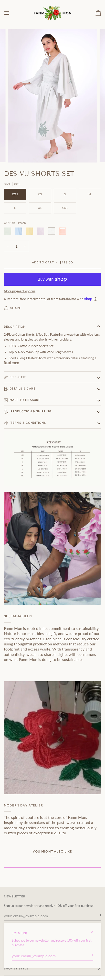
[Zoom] (17, 153)
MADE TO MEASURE (25, 400)
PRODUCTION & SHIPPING (31, 411)
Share (15, 308)
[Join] (89, 955)
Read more (11, 363)
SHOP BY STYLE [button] (16, 968)
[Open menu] (11, 13)
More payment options (19, 291)
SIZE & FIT (18, 377)
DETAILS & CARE (22, 388)
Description (15, 326)
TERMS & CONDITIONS (28, 422)
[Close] (94, 929)
